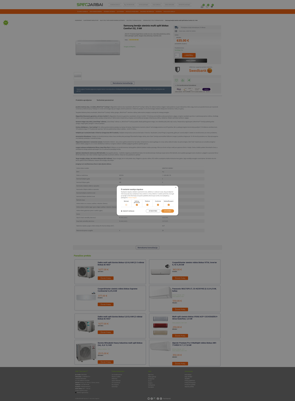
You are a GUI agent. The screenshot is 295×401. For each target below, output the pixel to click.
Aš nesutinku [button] (153, 211)
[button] (127, 211)
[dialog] (147, 200)
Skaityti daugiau (132, 197)
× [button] (175, 187)
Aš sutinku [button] (167, 211)
